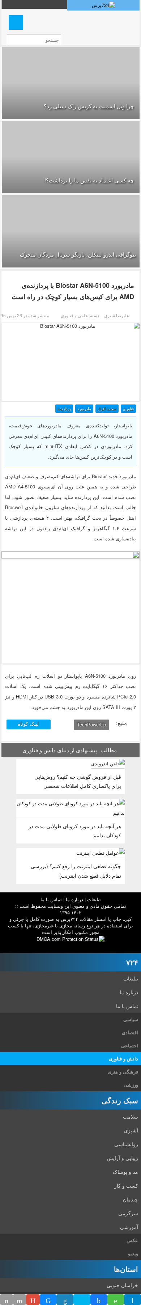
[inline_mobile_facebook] (98, 1299)
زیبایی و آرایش (122, 1157)
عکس (132, 1240)
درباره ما (74, 899)
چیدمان (130, 1199)
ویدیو (133, 1253)
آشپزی (131, 1130)
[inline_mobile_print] (6, 1299)
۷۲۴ (132, 962)
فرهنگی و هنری (123, 1071)
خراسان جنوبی (122, 1285)
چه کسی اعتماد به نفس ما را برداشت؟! (89, 180)
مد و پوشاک (125, 1171)
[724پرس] (103, 5)
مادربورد (84, 408)
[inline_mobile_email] (19, 1299)
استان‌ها (126, 1269)
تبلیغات (94, 899)
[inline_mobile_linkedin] (64, 1299)
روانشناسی (126, 1144)
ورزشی (131, 1084)
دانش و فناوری (123, 1058)
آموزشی (129, 1227)
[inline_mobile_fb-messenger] (48, 1299)
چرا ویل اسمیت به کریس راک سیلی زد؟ (89, 106)
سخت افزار (107, 408)
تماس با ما (51, 899)
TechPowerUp (91, 724)
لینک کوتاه (29, 723)
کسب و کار (126, 1185)
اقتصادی (130, 1032)
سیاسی (130, 1019)
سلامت (130, 1116)
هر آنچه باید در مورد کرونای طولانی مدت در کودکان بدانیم (75, 830)
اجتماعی (129, 1045)
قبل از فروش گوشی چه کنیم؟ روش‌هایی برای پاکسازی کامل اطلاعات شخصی (77, 781)
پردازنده (64, 408)
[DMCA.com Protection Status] (70, 938)
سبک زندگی (120, 1100)
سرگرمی (128, 1213)
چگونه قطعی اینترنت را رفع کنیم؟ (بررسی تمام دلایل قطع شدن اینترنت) (76, 870)
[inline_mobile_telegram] (132, 1299)
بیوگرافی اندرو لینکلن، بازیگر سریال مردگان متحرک (78, 254)
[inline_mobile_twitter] (81, 1299)
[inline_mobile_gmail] (32, 1299)
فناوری (128, 408)
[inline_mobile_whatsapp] (115, 1299)
